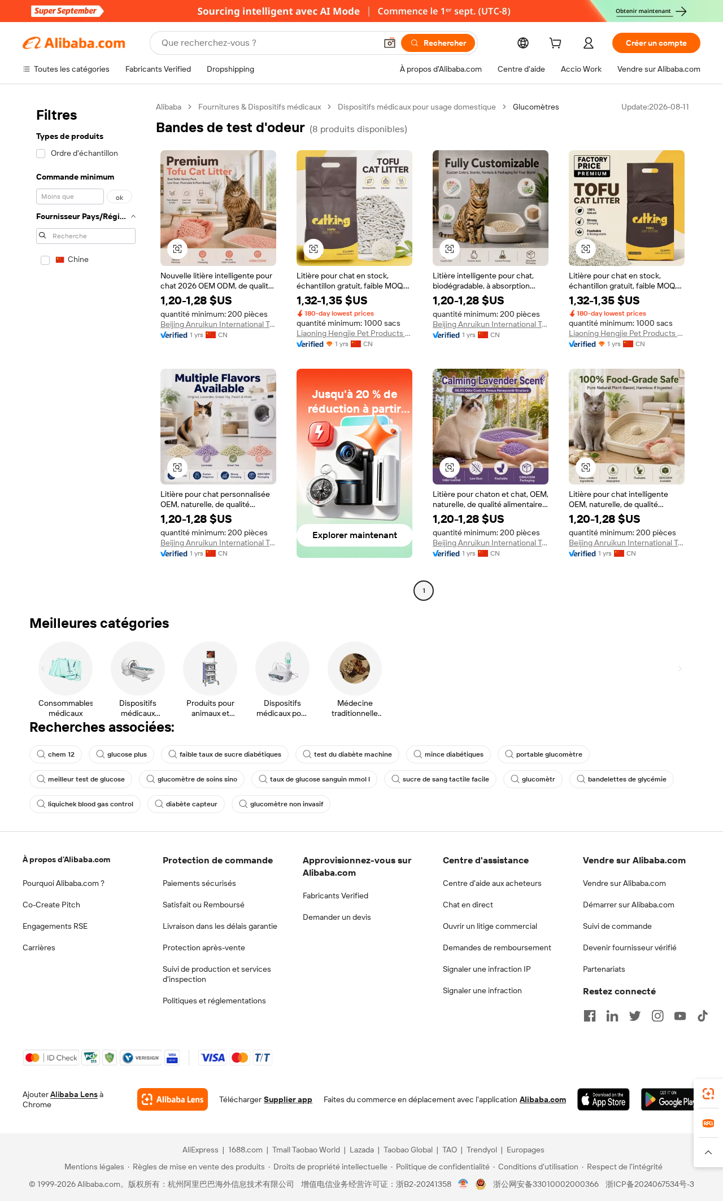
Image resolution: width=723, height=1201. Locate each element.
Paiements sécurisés (199, 883)
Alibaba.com (543, 1099)
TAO (449, 1149)
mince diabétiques (454, 754)
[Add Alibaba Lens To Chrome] (172, 1099)
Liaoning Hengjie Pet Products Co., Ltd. (354, 333)
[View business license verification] (463, 1184)
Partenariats (604, 968)
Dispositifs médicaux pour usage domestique (417, 106)
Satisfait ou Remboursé (204, 904)
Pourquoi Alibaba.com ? (63, 883)
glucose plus (127, 754)
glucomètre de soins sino (197, 779)
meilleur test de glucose (86, 779)
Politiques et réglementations (214, 1000)
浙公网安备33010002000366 (546, 1184)
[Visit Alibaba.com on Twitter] (635, 1016)
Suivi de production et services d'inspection (217, 974)
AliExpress (200, 1149)
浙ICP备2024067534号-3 (650, 1184)
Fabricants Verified (335, 895)
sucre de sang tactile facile (446, 779)
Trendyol (482, 1149)
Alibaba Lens (74, 1094)
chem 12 (61, 754)
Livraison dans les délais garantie (220, 926)
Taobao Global (408, 1149)
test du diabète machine (353, 754)
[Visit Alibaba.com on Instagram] (657, 1016)
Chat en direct (468, 904)
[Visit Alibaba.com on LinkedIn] (612, 1016)
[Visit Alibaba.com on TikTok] (702, 1016)
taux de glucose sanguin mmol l (320, 779)
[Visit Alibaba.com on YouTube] (680, 1016)
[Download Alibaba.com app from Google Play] (670, 1099)
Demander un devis (337, 917)
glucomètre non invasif (286, 804)
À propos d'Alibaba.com (66, 859)
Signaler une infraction (482, 990)
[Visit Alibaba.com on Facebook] (589, 1016)
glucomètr (538, 779)
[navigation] (85, 350)
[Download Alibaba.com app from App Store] (603, 1099)
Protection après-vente (204, 947)
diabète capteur (191, 804)
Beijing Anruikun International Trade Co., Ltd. (218, 324)
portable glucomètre (549, 754)
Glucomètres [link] (536, 106)
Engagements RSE (55, 926)
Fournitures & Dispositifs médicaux (259, 106)
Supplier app (288, 1099)
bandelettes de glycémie (627, 779)
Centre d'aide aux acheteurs (492, 883)
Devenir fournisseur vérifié (630, 947)
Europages (526, 1149)
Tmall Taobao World (306, 1149)
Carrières (39, 947)
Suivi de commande (617, 926)
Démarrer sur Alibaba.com (628, 904)
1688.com (245, 1149)
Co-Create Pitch (51, 904)
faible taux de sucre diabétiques (230, 754)
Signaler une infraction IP (487, 968)
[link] (708, 1093)
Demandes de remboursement (497, 947)
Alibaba (168, 106)
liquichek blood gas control (90, 804)
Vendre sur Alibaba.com (624, 883)
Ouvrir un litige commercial (490, 926)
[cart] (557, 44)
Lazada (362, 1149)
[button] (390, 43)
